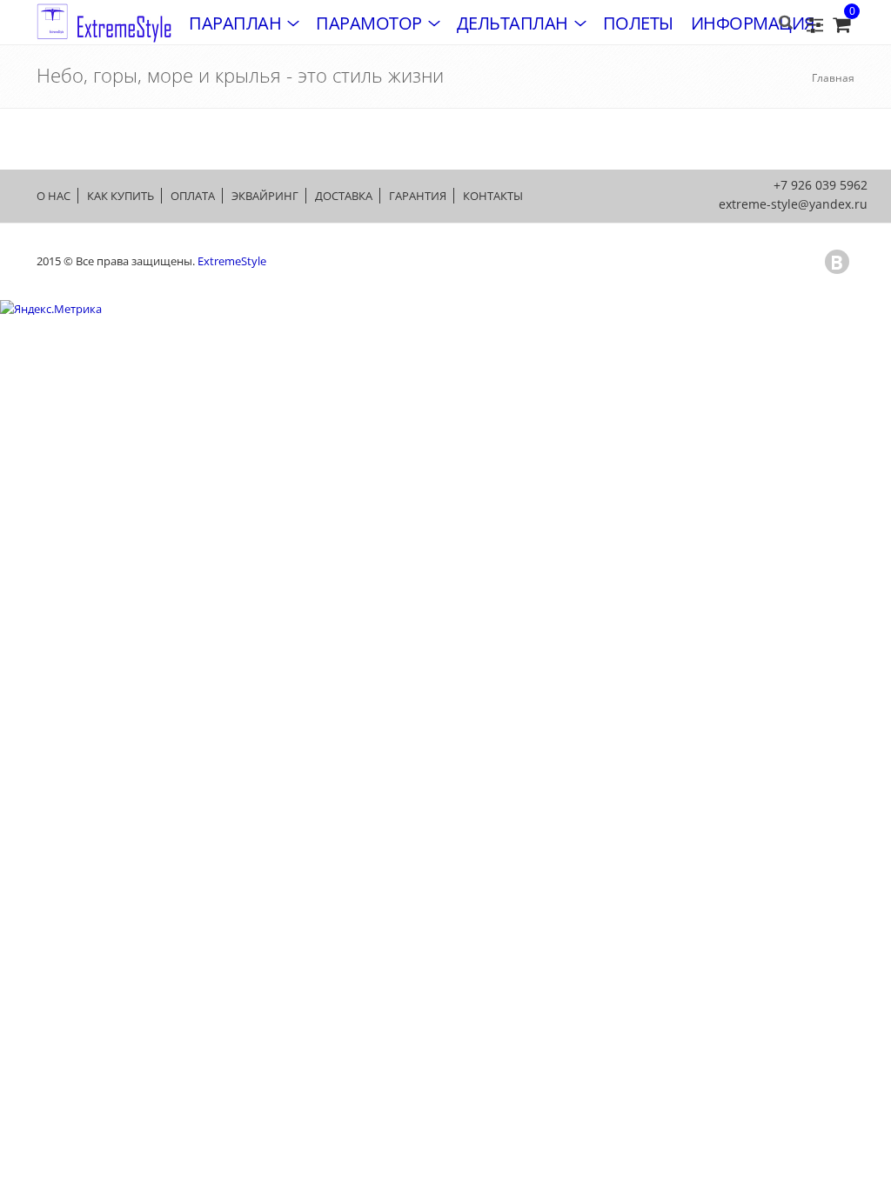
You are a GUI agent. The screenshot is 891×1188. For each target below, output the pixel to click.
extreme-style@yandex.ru (793, 204)
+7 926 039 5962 (821, 185)
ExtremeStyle (232, 261)
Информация (753, 23)
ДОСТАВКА (343, 196)
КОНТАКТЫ (493, 196)
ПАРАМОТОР (369, 23)
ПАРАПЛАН (235, 23)
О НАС (53, 196)
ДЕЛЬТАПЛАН (512, 23)
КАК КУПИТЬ (120, 196)
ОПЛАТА (193, 196)
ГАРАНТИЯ (417, 196)
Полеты (638, 23)
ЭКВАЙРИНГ (264, 196)
